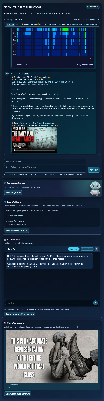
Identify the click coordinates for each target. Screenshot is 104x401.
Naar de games (13, 192)
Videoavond (19, 221)
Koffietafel (18, 216)
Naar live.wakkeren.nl (16, 230)
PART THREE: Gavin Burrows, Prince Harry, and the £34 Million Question (42, 82)
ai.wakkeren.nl (27, 243)
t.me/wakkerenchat (42, 13)
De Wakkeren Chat (46, 125)
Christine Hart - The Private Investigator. (36, 123)
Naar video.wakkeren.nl (17, 393)
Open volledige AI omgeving (19, 314)
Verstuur (94, 170)
